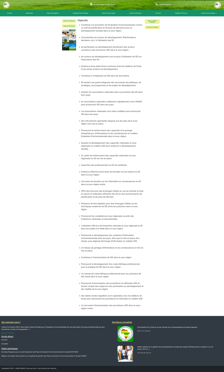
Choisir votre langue (208, 13)
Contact (158, 13)
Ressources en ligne (108, 13)
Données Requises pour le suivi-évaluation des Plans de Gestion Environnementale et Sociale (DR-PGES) (39, 352)
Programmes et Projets (80, 13)
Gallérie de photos (181, 13)
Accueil (9, 13)
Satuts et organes (53, 13)
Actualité (4, 344)
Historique (29, 13)
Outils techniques (135, 13)
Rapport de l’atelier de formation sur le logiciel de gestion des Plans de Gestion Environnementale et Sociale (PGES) (43, 356)
